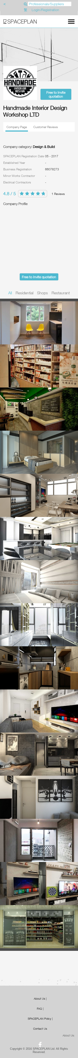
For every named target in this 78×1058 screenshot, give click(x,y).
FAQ (39, 1008)
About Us (39, 998)
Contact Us (40, 1028)
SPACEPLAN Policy (39, 1018)
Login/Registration (45, 10)
